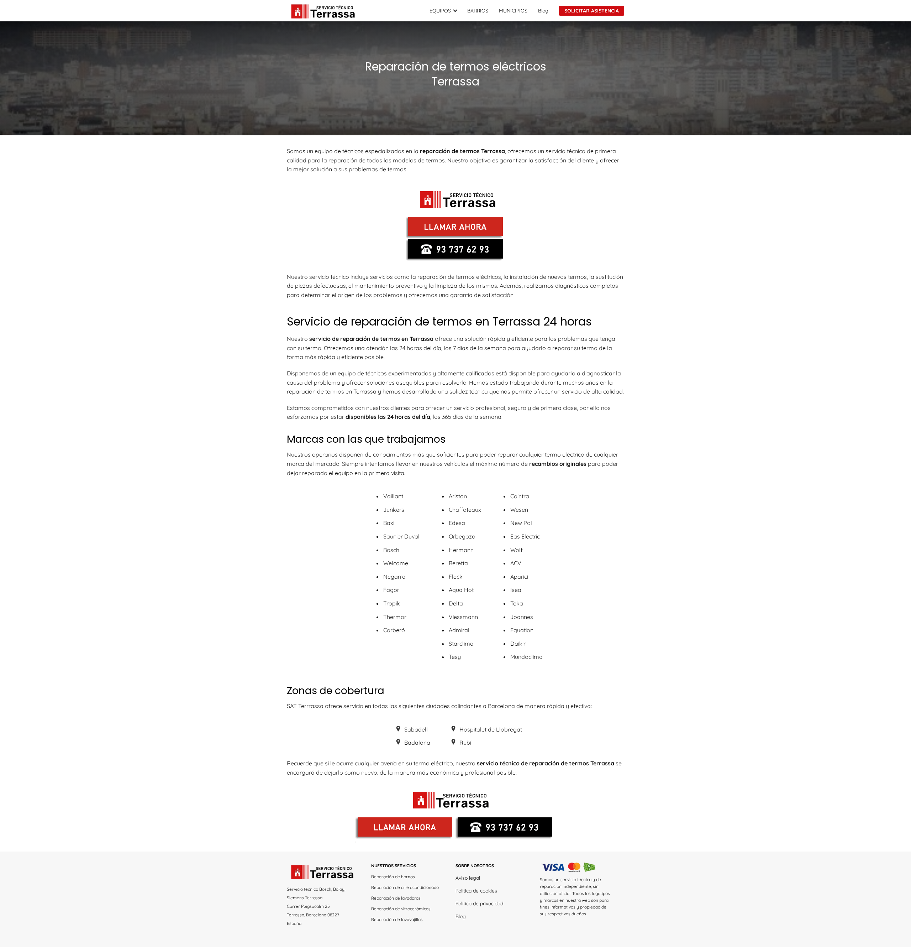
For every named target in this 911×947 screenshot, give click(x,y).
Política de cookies (476, 891)
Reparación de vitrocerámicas (401, 908)
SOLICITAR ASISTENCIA (591, 10)
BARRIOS (477, 10)
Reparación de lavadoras (396, 898)
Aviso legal (468, 878)
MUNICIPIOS (513, 10)
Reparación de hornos (393, 876)
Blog (543, 10)
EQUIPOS (440, 10)
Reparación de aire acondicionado (405, 887)
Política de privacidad (479, 903)
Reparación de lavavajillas (397, 919)
